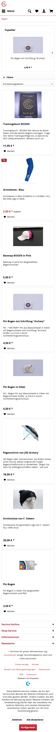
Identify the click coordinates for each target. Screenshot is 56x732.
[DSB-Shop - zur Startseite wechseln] (4, 4)
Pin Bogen (9, 584)
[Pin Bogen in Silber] (28, 367)
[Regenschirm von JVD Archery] (28, 433)
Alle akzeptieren (35, 719)
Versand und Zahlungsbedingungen (20, 669)
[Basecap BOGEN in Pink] (28, 236)
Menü (10, 11)
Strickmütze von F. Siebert (18, 518)
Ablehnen (17, 719)
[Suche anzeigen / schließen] (29, 11)
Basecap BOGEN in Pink (17, 255)
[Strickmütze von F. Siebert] (28, 499)
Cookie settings (22, 664)
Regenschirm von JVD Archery (20, 452)
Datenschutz (44, 669)
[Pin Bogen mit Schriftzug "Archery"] (28, 45)
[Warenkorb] (51, 11)
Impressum (31, 674)
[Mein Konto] (44, 11)
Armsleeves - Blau (13, 189)
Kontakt (35, 664)
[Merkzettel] (37, 11)
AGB (21, 674)
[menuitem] (8, 11)
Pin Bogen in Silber (14, 387)
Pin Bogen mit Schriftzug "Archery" (28, 58)
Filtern (9, 77)
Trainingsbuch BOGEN (16, 124)
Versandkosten (10, 655)
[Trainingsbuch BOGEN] (28, 105)
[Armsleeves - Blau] (28, 170)
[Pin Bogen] (28, 565)
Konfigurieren (28, 727)
